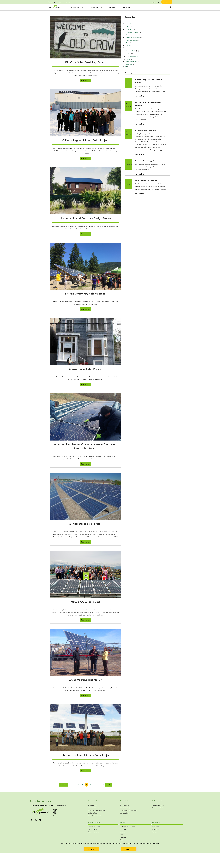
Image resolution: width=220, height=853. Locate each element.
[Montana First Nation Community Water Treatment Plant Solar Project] (85, 417)
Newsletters (123, 837)
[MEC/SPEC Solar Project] (85, 574)
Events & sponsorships (94, 816)
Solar (127, 27)
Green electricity (131, 51)
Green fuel (129, 64)
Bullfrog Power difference (128, 826)
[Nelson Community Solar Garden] (85, 266)
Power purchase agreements (96, 810)
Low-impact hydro (132, 56)
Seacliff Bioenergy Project (147, 161)
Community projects (158, 805)
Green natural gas (131, 61)
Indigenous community (132, 32)
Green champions (157, 808)
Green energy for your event (128, 810)
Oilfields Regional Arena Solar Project (85, 140)
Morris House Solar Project (85, 369)
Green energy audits (94, 826)
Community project (130, 24)
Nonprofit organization (133, 37)
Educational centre (131, 40)
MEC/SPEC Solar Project (85, 601)
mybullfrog (155, 2)
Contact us (166, 2)
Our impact (112, 7)
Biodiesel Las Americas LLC (148, 130)
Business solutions (77, 7)
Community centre (131, 35)
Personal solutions (96, 7)
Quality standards (93, 832)
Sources (127, 47)
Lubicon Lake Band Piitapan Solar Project (85, 755)
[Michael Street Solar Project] (85, 496)
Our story (123, 829)
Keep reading (139, 96)
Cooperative (129, 29)
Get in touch (127, 7)
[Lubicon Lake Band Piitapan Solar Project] (85, 727)
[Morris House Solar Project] (85, 341)
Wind (127, 43)
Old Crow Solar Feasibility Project (85, 62)
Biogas (128, 45)
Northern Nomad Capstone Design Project (85, 218)
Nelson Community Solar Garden (85, 293)
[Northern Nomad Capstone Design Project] (85, 190)
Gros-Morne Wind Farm (146, 180)
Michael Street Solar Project (85, 523)
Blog (121, 834)
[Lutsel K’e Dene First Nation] (85, 652)
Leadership (123, 832)
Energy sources (92, 829)
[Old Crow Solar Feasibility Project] (85, 37)
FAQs (121, 840)
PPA (126, 66)
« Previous (63, 784)
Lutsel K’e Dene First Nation (85, 679)
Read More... (85, 80)
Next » (109, 784)
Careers (154, 832)
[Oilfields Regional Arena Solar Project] (85, 113)
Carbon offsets (92, 813)
